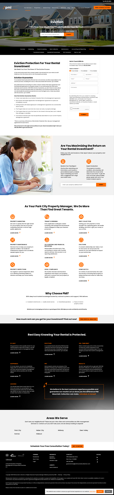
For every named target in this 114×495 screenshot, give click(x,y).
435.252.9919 (107, 1)
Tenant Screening (42, 49)
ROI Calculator (67, 52)
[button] (97, 457)
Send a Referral (54, 467)
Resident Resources (52, 457)
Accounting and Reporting (79, 49)
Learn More (14, 233)
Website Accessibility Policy (57, 479)
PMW (55, 474)
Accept (100, 491)
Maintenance (64, 49)
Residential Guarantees (53, 52)
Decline (108, 491)
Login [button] (34, 461)
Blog (68, 8)
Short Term (36, 459)
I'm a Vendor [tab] (93, 71)
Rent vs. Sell (77, 52)
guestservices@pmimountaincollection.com (78, 464)
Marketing (31, 49)
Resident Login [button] (53, 460)
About (73, 8)
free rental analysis (88, 319)
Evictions (91, 49)
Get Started (77, 446)
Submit (68, 34)
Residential (36, 457)
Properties (37, 8)
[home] (10, 8)
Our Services (27, 8)
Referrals (63, 8)
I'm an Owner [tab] (74, 71)
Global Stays (47, 8)
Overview (22, 49)
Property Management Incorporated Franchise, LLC (16, 465)
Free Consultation (102, 7)
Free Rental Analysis (84, 8)
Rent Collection (54, 49)
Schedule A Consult (87, 394)
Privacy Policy (67, 474)
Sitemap (60, 474)
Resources (55, 8)
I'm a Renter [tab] (84, 71)
